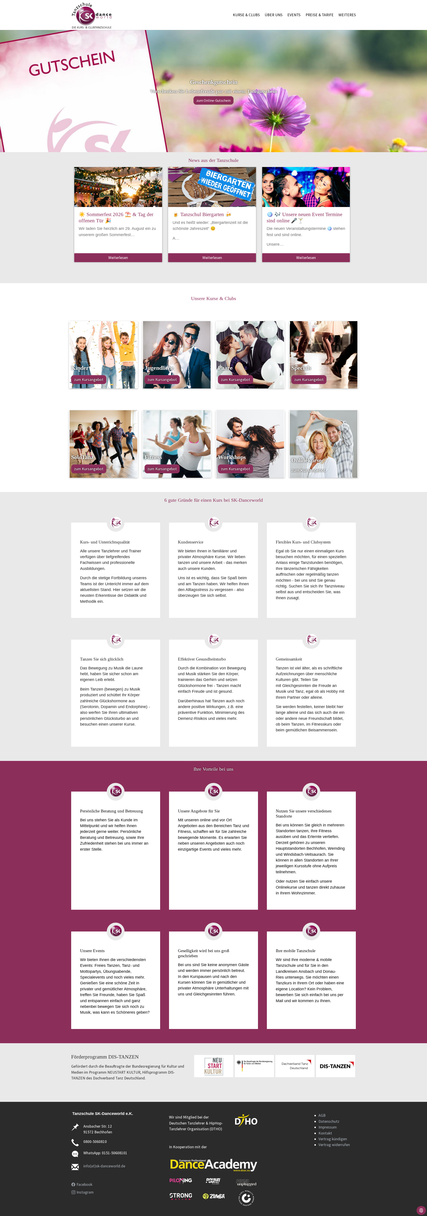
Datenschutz (328, 1121)
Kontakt (325, 1133)
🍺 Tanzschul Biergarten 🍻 (202, 214)
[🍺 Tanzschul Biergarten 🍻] (212, 187)
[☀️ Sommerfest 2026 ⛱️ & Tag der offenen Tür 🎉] (118, 187)
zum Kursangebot (88, 379)
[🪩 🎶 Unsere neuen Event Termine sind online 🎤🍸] (306, 187)
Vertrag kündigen (332, 1138)
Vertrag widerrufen (334, 1144)
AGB (322, 1115)
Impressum (327, 1127)
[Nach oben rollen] (417, 1206)
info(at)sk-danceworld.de (104, 1166)
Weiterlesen (118, 257)
